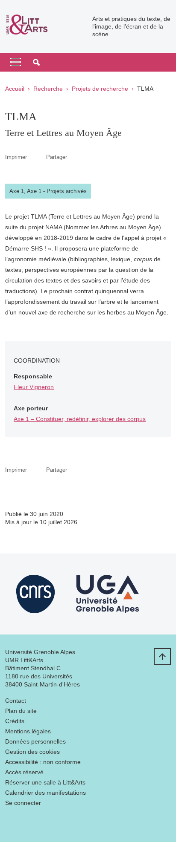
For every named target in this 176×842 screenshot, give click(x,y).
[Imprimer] (36, 157)
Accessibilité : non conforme (43, 761)
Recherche (48, 88)
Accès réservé (24, 772)
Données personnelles (35, 741)
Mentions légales (28, 731)
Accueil (14, 88)
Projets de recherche (100, 88)
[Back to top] (162, 656)
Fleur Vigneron (34, 387)
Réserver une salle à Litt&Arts (45, 782)
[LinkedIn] (11, 823)
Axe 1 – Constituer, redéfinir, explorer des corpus (80, 418)
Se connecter (23, 802)
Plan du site (21, 710)
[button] (36, 62)
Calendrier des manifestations (45, 792)
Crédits (14, 721)
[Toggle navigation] (15, 62)
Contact (15, 700)
